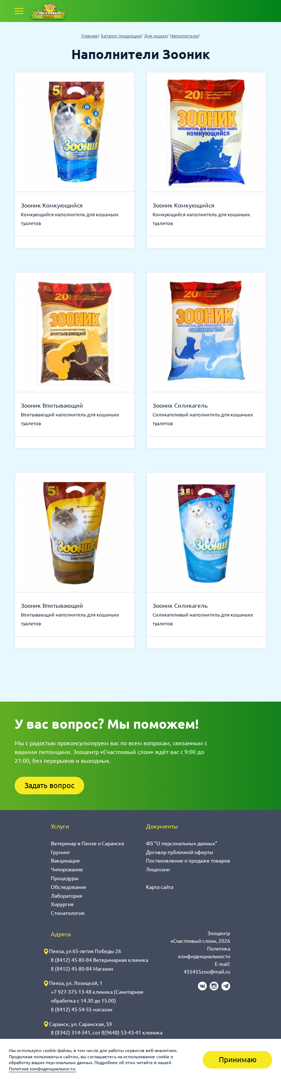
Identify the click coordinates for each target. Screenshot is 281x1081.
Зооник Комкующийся (52, 205)
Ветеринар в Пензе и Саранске (87, 843)
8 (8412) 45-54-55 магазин (81, 1009)
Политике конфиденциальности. (42, 1068)
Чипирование (67, 869)
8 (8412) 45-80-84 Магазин (82, 969)
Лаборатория (66, 896)
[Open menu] (19, 11)
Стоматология (68, 913)
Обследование (68, 887)
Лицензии (158, 869)
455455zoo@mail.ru (207, 972)
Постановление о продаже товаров (188, 861)
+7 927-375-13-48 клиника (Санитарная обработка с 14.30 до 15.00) (97, 996)
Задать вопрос (49, 785)
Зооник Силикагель (180, 405)
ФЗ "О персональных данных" (181, 843)
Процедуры (65, 878)
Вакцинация (65, 861)
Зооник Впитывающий (52, 405)
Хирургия (62, 904)
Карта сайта (159, 887)
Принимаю (237, 1059)
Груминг (60, 852)
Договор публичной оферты (179, 852)
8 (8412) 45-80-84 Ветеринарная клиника (99, 960)
